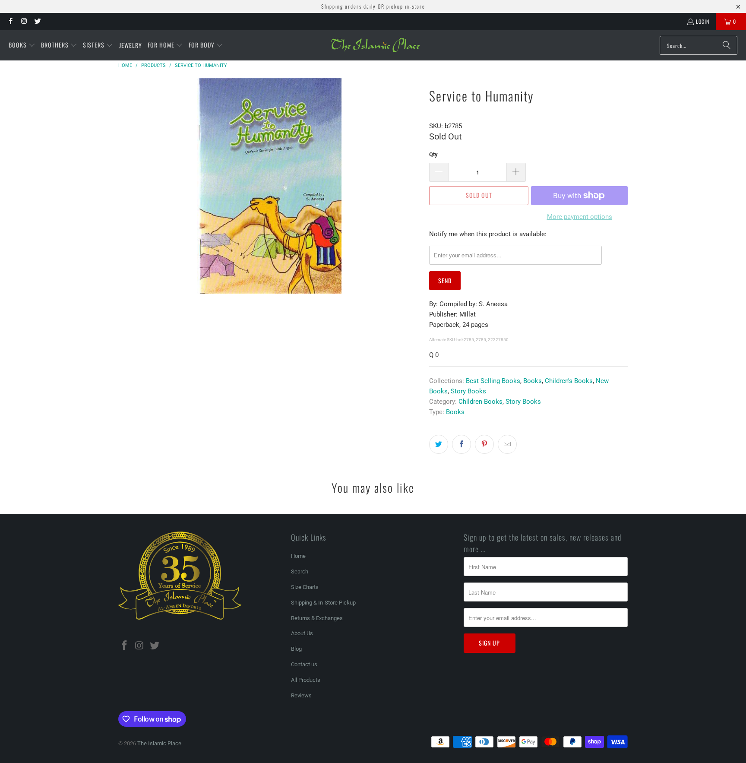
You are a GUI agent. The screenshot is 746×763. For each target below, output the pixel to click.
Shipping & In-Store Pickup (323, 602)
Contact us (304, 664)
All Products (305, 680)
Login (702, 21)
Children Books (480, 401)
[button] (22, 45)
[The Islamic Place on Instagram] (23, 21)
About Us (302, 633)
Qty (433, 154)
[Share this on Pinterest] (484, 444)
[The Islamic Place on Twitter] (37, 21)
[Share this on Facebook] (461, 444)
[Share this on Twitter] (438, 444)
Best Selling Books (493, 381)
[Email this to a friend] (507, 444)
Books (532, 381)
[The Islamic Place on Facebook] (10, 21)
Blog (296, 649)
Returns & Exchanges (317, 618)
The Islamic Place (159, 743)
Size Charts (305, 587)
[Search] (726, 45)
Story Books (468, 391)
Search (299, 571)
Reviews (301, 695)
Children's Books (569, 381)
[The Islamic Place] (375, 45)
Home (298, 556)
